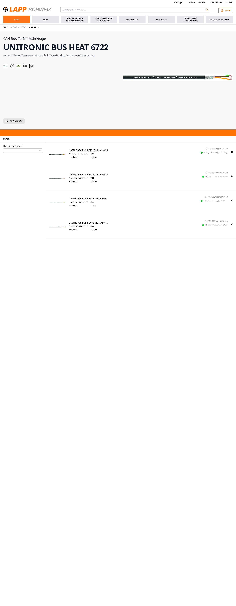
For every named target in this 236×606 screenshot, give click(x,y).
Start (5, 28)
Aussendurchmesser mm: (78, 154)
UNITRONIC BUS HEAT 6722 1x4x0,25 (88, 150)
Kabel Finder (34, 28)
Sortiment (14, 28)
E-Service (190, 2)
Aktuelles (202, 2)
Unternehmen (216, 2)
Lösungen (178, 2)
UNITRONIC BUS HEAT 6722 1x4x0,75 (88, 223)
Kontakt (229, 2)
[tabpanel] (178, 77)
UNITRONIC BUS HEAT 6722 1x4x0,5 (88, 198)
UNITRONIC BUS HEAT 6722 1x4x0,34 (88, 174)
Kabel (24, 28)
